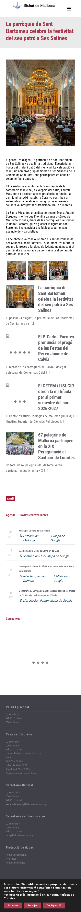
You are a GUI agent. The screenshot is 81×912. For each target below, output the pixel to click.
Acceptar (13, 905)
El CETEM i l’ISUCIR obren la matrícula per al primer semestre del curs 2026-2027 (56, 397)
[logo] (33, 3)
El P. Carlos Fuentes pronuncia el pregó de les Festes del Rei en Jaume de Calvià (56, 348)
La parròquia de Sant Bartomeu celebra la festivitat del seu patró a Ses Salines (55, 299)
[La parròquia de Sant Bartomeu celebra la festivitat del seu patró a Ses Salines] (20, 296)
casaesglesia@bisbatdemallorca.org (24, 753)
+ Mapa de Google (57, 556)
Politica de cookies (15, 862)
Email (10, 498)
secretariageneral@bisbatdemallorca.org (26, 804)
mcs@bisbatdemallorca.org (19, 835)
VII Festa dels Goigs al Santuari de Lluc (39, 551)
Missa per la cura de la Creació (34, 530)
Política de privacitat (16, 854)
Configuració (54, 905)
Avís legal (11, 858)
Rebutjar (32, 905)
